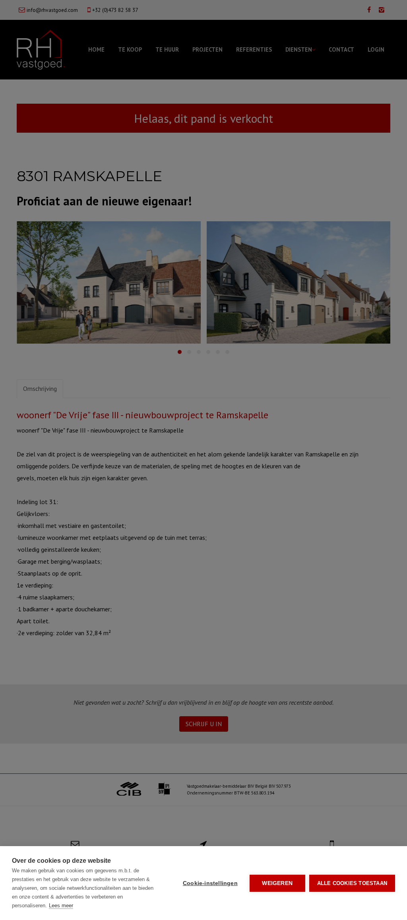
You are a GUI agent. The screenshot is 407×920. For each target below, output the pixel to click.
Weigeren (277, 883)
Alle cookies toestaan (352, 883)
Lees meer (61, 905)
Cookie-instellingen (210, 883)
